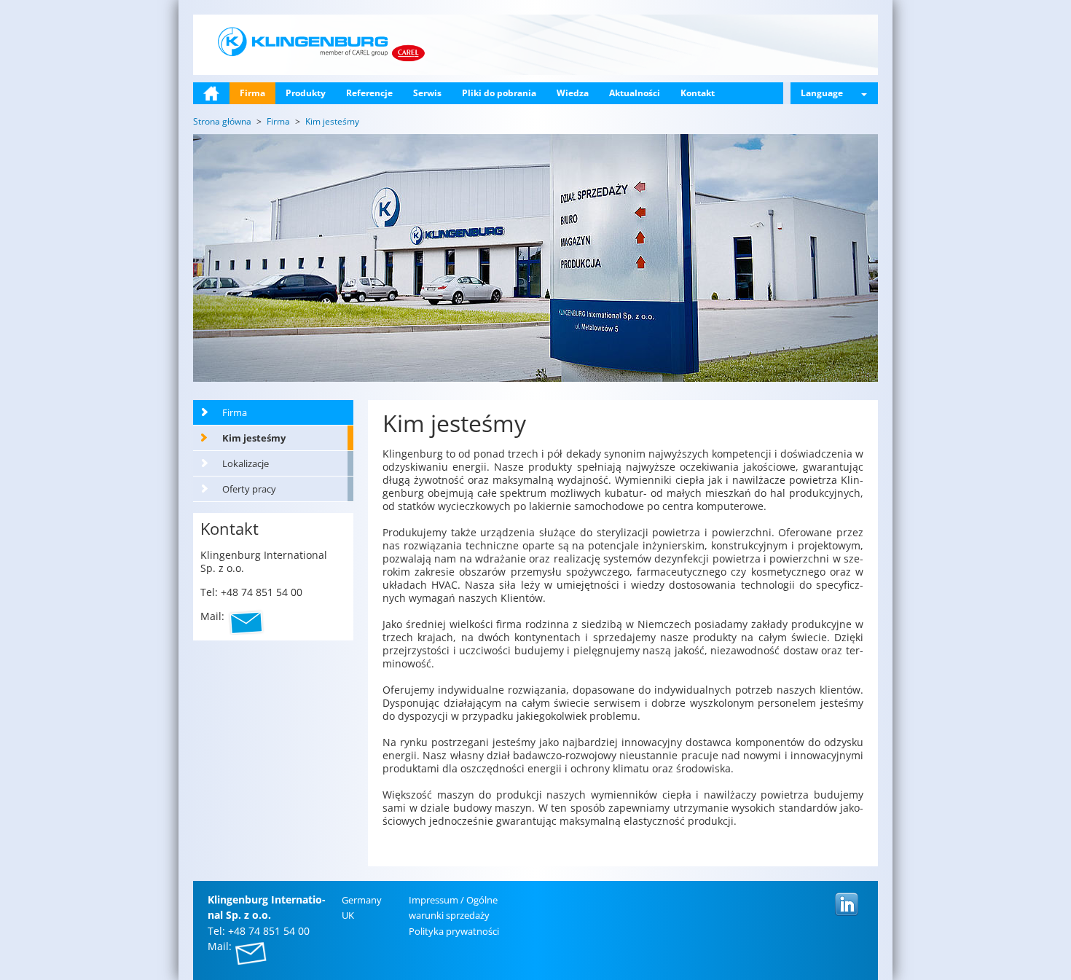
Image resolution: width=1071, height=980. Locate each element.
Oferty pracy (249, 488)
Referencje (369, 93)
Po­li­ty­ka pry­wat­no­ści (454, 931)
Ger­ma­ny (362, 899)
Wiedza (573, 93)
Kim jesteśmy (254, 437)
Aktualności (634, 93)
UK (348, 915)
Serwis (427, 93)
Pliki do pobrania (499, 93)
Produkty (306, 93)
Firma (252, 93)
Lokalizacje (245, 463)
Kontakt (697, 93)
